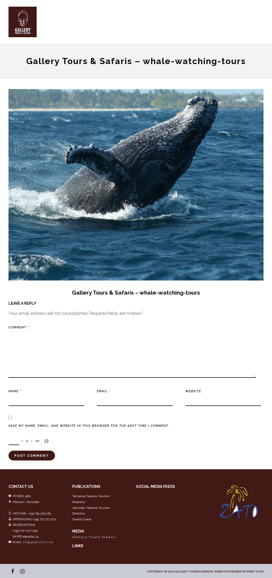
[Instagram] (20, 571)
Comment (18, 327)
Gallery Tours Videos (94, 537)
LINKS (77, 546)
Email (103, 391)
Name (14, 391)
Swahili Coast (81, 519)
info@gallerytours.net (37, 542)
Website (193, 391)
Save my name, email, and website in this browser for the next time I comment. (88, 426)
